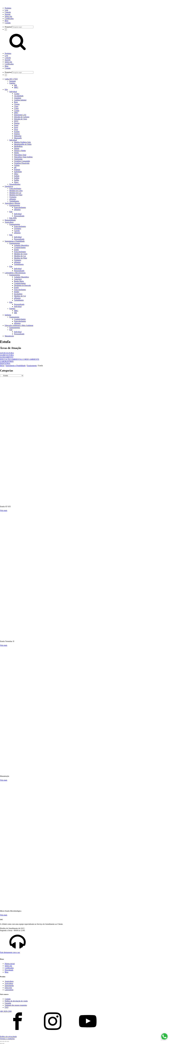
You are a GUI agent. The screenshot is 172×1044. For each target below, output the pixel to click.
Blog (6, 21)
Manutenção (9, 336)
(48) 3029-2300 (6, 1011)
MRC (16, 87)
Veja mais (3, 510)
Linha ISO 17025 (11, 79)
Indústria (8, 315)
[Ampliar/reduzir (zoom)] (1, 1041)
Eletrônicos (9, 186)
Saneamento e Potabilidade (15, 241)
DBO (16, 113)
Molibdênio (18, 146)
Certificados (9, 19)
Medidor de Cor (15, 193)
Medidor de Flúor (15, 195)
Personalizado (19, 216)
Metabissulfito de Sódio (22, 144)
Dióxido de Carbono (21, 117)
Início (2, 366)
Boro (16, 102)
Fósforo (17, 134)
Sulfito (16, 180)
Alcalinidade (18, 96)
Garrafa (17, 231)
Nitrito (16, 153)
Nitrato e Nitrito (20, 151)
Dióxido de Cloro (20, 119)
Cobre (16, 108)
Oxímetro (12, 197)
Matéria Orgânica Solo (22, 142)
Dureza (16, 123)
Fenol (16, 125)
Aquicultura (9, 222)
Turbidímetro (14, 201)
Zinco (16, 182)
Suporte (7, 14)
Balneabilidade (10, 220)
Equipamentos (14, 205)
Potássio (17, 170)
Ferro (16, 127)
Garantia (8, 1003)
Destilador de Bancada (22, 285)
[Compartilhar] (6, 1041)
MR (15, 85)
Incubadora (18, 294)
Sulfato (16, 176)
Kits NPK (13, 218)
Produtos (8, 8)
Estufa (16, 250)
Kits (6, 89)
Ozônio (17, 165)
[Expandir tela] (3, 1041)
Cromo (16, 111)
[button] (86, 943)
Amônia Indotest (20, 100)
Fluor (16, 129)
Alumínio (17, 98)
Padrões (12, 83)
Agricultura (9, 983)
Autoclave (18, 279)
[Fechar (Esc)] (8, 1041)
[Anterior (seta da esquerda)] (1, 1043)
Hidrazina (17, 136)
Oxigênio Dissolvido (21, 163)
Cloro (16, 106)
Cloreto (17, 104)
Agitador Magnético (21, 245)
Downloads (9, 970)
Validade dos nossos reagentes (16, 1005)
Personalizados (14, 184)
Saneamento (9, 986)
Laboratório (9, 990)
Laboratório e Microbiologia (15, 273)
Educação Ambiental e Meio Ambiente (19, 325)
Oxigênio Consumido (22, 161)
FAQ (6, 1007)
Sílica (16, 174)
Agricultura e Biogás (12, 203)
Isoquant (12, 81)
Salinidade (18, 172)
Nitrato (16, 148)
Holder (16, 292)
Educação (8, 988)
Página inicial (10, 964)
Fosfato (17, 132)
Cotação (8, 12)
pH (15, 167)
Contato (8, 23)
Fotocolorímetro (15, 188)
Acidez (16, 94)
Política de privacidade (8, 1037)
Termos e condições (7, 1039)
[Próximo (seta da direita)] (3, 1043)
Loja (6, 10)
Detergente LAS (20, 115)
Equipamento (14, 317)
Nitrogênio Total (20, 155)
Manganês (18, 138)
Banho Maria (19, 281)
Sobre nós (8, 16)
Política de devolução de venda (16, 1001)
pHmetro (12, 199)
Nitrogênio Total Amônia (23, 157)
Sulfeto (16, 178)
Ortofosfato (18, 159)
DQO (16, 121)
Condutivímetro (20, 247)
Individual (13, 92)
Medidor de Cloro (16, 191)
